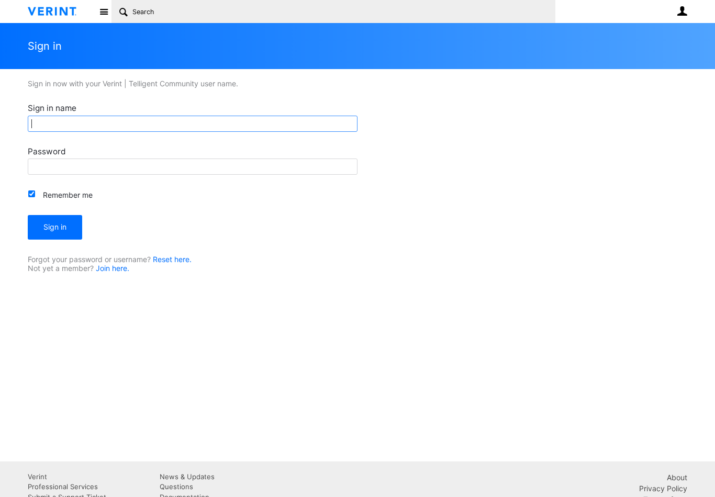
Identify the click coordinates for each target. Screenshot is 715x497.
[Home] (60, 11)
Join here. (112, 268)
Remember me (68, 194)
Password (47, 151)
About (677, 477)
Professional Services (63, 486)
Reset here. (172, 259)
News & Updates (187, 476)
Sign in (54, 226)
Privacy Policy (663, 488)
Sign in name (52, 108)
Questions (176, 486)
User (682, 11)
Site (103, 11)
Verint (37, 476)
